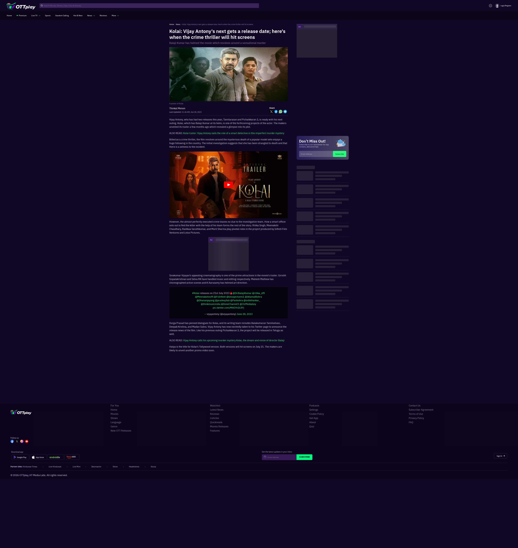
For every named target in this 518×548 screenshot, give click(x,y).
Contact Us (414, 405)
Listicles (214, 418)
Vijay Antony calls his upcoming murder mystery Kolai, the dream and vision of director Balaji (233, 341)
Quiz (311, 426)
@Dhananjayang (205, 301)
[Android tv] (55, 457)
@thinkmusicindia (210, 305)
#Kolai (195, 294)
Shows (114, 418)
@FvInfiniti (220, 298)
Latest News (217, 409)
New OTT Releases (121, 430)
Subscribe (339, 154)
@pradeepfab (222, 301)
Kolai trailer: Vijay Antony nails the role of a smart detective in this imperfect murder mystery (233, 133)
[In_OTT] (21, 442)
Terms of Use (416, 413)
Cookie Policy (316, 413)
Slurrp (153, 466)
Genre (114, 426)
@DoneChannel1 (230, 305)
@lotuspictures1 (235, 298)
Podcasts (314, 405)
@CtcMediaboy (248, 305)
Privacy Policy (416, 418)
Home (114, 409)
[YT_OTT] (26, 442)
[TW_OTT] (17, 442)
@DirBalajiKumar (242, 294)
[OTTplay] (21, 6)
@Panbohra (236, 301)
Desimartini (96, 466)
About (312, 422)
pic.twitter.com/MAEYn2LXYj (228, 309)
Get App (313, 418)
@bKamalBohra (253, 298)
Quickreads (216, 422)
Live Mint (76, 466)
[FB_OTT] (12, 442)
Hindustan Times (30, 466)
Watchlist (215, 405)
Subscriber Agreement (421, 409)
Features (215, 430)
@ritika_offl (258, 294)
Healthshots (134, 466)
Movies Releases (219, 426)
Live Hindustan (55, 466)
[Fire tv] (72, 457)
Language (116, 422)
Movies (114, 413)
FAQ (411, 422)
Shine (115, 466)
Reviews (214, 413)
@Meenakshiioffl (204, 298)
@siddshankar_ (251, 301)
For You (115, 405)
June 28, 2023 (245, 315)
